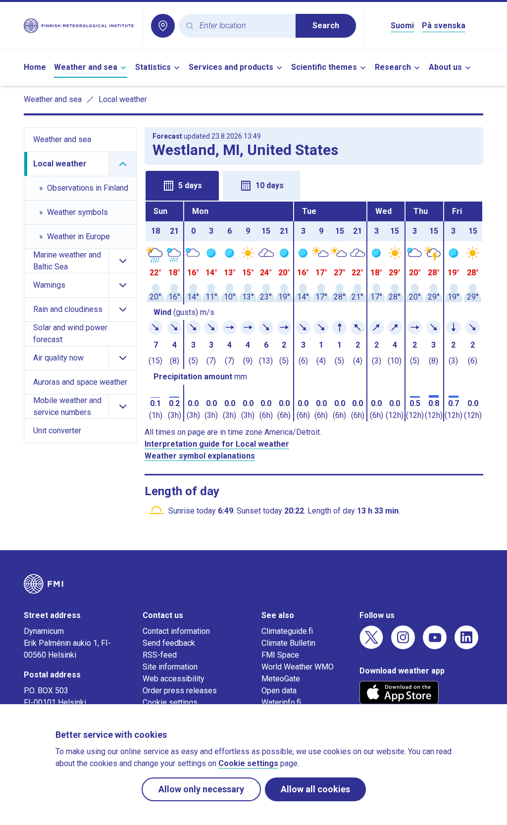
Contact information (176, 631)
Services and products (231, 67)
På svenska (443, 25)
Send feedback (169, 643)
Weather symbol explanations (200, 456)
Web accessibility (173, 678)
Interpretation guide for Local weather (217, 444)
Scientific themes (324, 67)
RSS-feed (160, 655)
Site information (170, 666)
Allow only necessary (201, 789)
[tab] (182, 186)
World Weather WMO (297, 666)
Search (325, 25)
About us (445, 67)
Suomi (402, 25)
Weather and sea (85, 67)
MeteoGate (280, 678)
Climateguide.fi (287, 631)
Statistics (153, 67)
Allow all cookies (315, 789)
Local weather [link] (123, 99)
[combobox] (244, 26)
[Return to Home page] (79, 26)
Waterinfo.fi (281, 702)
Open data (279, 690)
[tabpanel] (314, 311)
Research (393, 67)
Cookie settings (170, 702)
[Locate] (163, 26)
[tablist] (314, 185)
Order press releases (180, 690)
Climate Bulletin (288, 643)
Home (35, 67)
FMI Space (280, 655)
